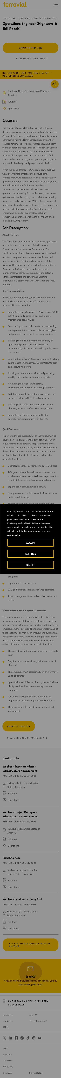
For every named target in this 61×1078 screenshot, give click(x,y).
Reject (30, 565)
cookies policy (13, 535)
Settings (30, 554)
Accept (30, 543)
